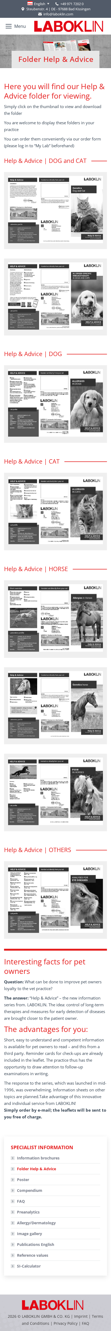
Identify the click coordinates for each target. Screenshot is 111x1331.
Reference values (32, 1255)
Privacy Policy (66, 1323)
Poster (23, 1179)
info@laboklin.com (58, 14)
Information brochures (38, 1158)
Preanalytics (28, 1212)
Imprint (81, 1316)
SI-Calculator (29, 1266)
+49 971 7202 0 (72, 3)
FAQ (21, 1201)
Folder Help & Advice (36, 1168)
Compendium (29, 1190)
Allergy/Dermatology (36, 1222)
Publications (35, 1244)
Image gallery (29, 1233)
